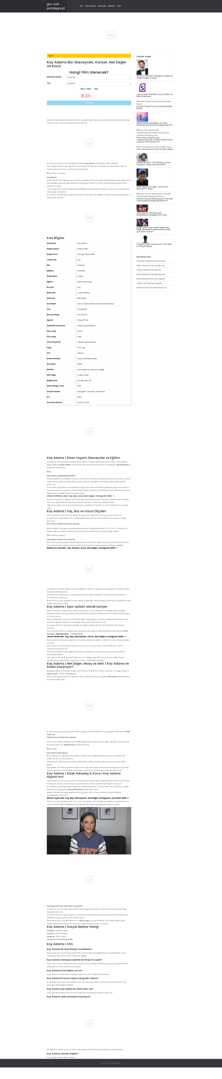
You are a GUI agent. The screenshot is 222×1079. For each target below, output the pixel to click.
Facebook (100, 391)
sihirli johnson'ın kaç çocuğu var (150, 265)
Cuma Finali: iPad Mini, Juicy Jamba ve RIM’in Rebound (155, 95)
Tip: (82, 89)
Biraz (79, 397)
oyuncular (102, 6)
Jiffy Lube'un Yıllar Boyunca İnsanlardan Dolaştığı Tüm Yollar (152, 214)
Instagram (81, 391)
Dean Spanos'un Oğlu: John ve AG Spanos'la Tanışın (152, 187)
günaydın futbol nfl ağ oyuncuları (151, 261)
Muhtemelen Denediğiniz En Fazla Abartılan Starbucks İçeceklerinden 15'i (155, 124)
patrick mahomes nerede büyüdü (151, 274)
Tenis (118, 6)
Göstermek (89, 103)
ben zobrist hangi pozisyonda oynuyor (63, 524)
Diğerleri (111, 6)
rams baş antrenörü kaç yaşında (151, 278)
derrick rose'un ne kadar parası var (152, 287)
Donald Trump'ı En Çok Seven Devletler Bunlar (154, 107)
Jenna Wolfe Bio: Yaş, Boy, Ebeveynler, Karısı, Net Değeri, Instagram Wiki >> (86, 636)
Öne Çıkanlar (90, 6)
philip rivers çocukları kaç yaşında (61, 737)
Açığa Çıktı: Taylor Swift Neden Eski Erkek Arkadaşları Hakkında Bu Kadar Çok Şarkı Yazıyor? (154, 229)
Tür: (49, 83)
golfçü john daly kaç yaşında (149, 283)
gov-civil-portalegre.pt (111, 1063)
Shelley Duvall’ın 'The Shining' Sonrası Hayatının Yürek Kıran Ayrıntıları (154, 163)
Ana (81, 6)
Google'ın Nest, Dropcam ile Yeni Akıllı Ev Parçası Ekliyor (154, 245)
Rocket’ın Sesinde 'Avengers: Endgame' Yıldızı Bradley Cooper (155, 77)
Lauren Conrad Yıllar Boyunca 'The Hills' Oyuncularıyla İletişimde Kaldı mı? (155, 199)
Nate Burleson (62, 634)
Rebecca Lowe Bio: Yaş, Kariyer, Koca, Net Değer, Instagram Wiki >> (82, 547)
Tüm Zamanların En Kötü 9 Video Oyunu (155, 149)
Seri (96, 89)
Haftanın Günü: (54, 77)
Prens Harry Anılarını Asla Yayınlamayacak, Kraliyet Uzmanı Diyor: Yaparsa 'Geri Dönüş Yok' (155, 139)
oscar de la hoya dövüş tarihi (59, 939)
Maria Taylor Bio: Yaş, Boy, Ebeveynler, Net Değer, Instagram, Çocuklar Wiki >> (88, 798)
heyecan (91, 391)
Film (88, 89)
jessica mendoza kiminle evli (149, 270)
